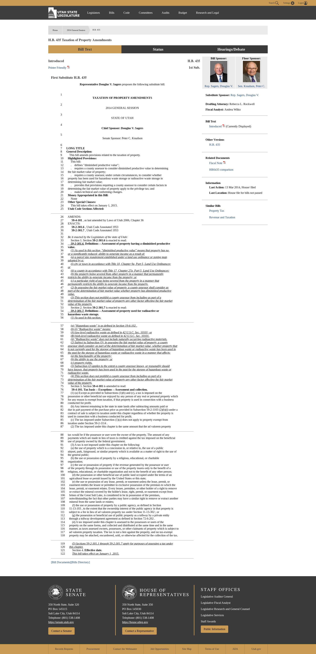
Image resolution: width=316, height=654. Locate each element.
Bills (111, 12)
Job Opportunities (160, 649)
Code (126, 12)
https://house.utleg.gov (135, 622)
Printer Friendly (57, 67)
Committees (146, 12)
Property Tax (216, 210)
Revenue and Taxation (222, 217)
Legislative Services (212, 615)
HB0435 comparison (221, 169)
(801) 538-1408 (71, 617)
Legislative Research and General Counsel (225, 609)
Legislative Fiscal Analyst (215, 602)
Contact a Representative (139, 630)
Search (272, 2)
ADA (235, 649)
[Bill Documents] (61, 562)
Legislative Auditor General (217, 596)
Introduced (215, 126)
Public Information (214, 629)
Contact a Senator (61, 630)
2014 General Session (76, 30)
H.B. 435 (214, 144)
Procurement (93, 649)
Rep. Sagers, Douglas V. (245, 95)
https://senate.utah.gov (61, 622)
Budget (182, 12)
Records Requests (64, 649)
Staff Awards (208, 621)
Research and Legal (207, 12)
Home (55, 30)
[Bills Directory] (80, 562)
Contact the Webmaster (125, 649)
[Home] (64, 13)
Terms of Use (212, 649)
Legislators (93, 12)
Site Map (186, 649)
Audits (165, 12)
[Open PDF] (223, 126)
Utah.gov (256, 649)
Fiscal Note (215, 163)
